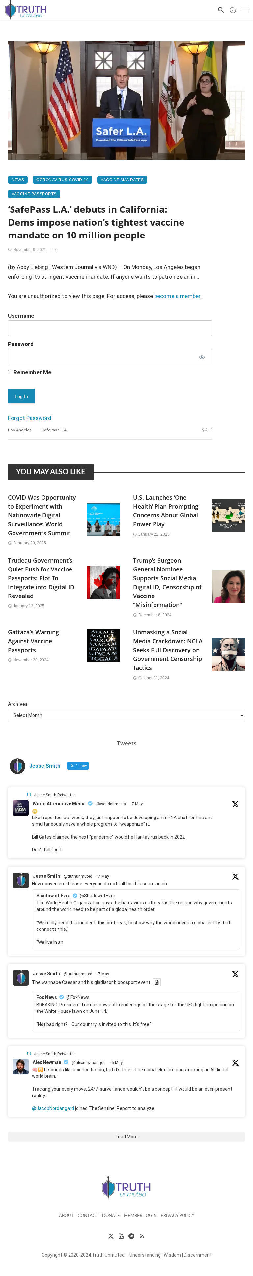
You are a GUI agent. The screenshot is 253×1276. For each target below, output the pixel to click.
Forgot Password (29, 418)
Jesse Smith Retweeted (55, 795)
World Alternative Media (59, 803)
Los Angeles (20, 430)
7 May (137, 804)
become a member (177, 296)
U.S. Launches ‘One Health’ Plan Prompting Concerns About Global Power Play (165, 510)
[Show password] (201, 356)
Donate (111, 1216)
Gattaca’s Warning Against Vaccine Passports (33, 641)
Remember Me (31, 372)
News (18, 180)
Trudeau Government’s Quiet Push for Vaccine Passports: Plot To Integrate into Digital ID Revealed (41, 578)
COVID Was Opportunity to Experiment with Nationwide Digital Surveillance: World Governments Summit (42, 515)
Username (21, 315)
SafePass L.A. (55, 430)
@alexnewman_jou (89, 1062)
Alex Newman (47, 1062)
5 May (117, 1062)
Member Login (140, 1216)
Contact (88, 1216)
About (66, 1216)
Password (21, 344)
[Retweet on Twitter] (29, 794)
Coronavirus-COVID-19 (62, 180)
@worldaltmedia (111, 804)
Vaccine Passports (34, 194)
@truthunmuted (78, 876)
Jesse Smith (46, 876)
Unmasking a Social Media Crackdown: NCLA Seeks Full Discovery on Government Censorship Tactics (168, 650)
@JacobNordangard (53, 1108)
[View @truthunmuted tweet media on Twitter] (157, 982)
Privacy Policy (177, 1216)
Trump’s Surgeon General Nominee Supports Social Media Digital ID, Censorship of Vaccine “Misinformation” (167, 582)
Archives (18, 704)
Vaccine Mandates (122, 180)
